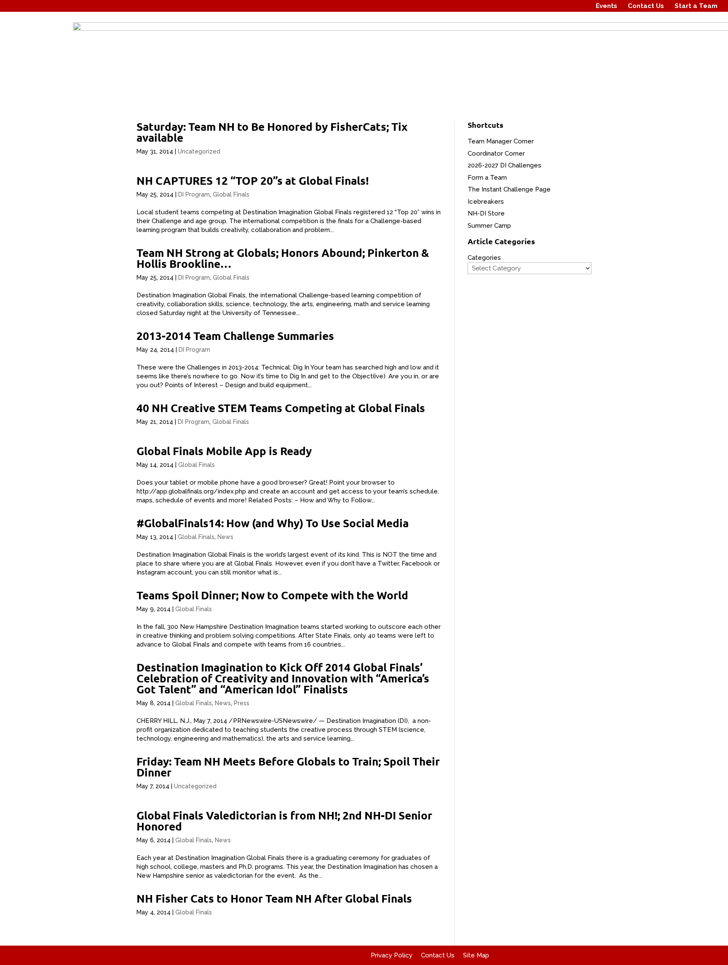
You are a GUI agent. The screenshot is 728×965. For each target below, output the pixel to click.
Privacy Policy (391, 955)
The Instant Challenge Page (509, 189)
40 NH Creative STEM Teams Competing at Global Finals (280, 408)
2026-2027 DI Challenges (504, 165)
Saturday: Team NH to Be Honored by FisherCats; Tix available (271, 131)
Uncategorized (199, 151)
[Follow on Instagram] (563, 6)
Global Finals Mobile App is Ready (224, 451)
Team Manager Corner (501, 141)
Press (241, 703)
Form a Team (487, 177)
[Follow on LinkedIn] (579, 6)
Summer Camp (489, 225)
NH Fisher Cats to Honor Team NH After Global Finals (274, 898)
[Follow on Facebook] (547, 6)
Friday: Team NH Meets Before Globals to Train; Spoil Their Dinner (288, 766)
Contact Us (646, 6)
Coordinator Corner (496, 153)
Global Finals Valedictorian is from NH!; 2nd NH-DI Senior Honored (284, 820)
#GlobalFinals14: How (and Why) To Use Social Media (272, 523)
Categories (484, 257)
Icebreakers (486, 201)
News (225, 537)
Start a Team (695, 6)
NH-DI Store (486, 213)
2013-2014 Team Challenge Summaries (235, 335)
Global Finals (231, 194)
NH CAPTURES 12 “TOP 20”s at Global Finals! (252, 180)
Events (606, 6)
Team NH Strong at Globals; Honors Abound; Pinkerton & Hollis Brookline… (282, 257)
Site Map (476, 955)
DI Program (194, 194)
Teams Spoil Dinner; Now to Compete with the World (272, 595)
